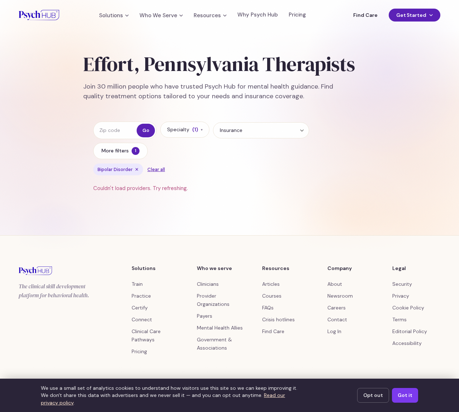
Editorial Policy (409, 331)
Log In (334, 331)
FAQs (268, 307)
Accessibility (407, 343)
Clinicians (208, 284)
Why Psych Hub (257, 15)
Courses (271, 296)
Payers (204, 316)
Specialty (185, 129)
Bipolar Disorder (118, 169)
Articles (271, 284)
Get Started (411, 15)
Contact (337, 319)
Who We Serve (158, 15)
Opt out (373, 395)
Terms (399, 319)
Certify (140, 307)
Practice (141, 296)
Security (402, 284)
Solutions (111, 15)
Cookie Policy (408, 307)
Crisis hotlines (278, 319)
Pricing (297, 15)
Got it (405, 395)
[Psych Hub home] (39, 15)
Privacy (400, 296)
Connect (142, 319)
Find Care (365, 15)
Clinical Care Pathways (146, 335)
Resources (207, 15)
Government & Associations (214, 343)
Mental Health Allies (220, 328)
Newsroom (340, 296)
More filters (118, 150)
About (334, 284)
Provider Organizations (213, 300)
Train (137, 284)
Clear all (156, 169)
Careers (336, 307)
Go (145, 130)
